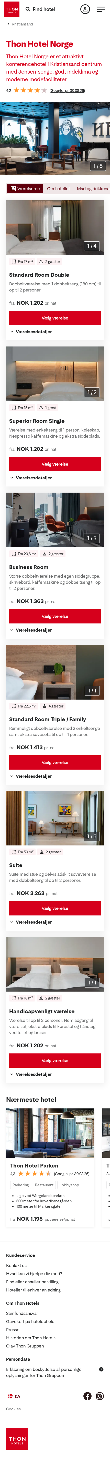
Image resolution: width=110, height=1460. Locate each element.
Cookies (13, 1409)
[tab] (24, 188)
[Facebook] (87, 1396)
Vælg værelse (55, 318)
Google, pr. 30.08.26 (67, 90)
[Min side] (85, 9)
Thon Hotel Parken (34, 1166)
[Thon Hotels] (11, 9)
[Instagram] (100, 1396)
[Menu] (101, 9)
